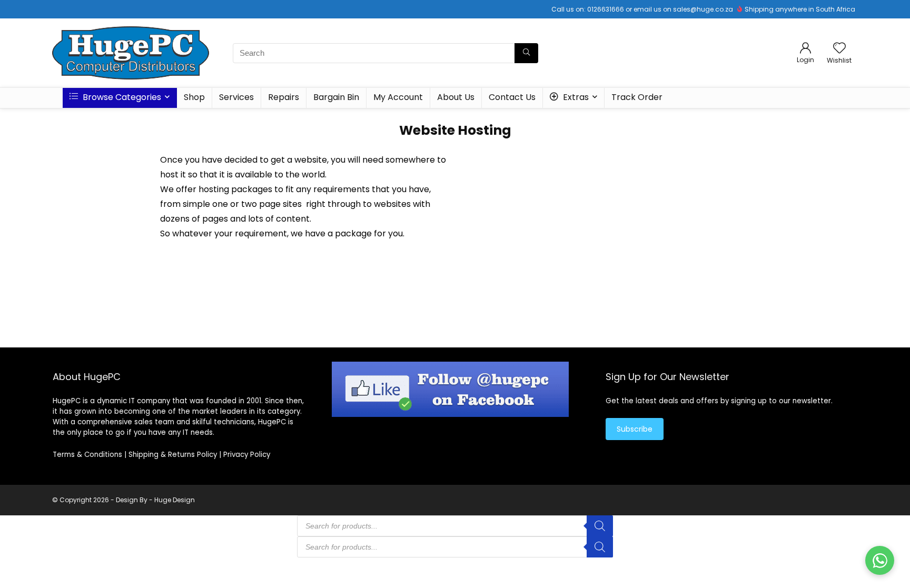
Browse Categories (121, 97)
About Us (455, 97)
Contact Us (512, 97)
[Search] (526, 53)
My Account (398, 97)
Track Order (636, 97)
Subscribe (634, 429)
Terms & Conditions (87, 455)
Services (236, 97)
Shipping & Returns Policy (172, 455)
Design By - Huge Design (155, 499)
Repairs (283, 97)
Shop (194, 97)
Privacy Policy (246, 455)
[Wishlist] (839, 48)
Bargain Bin (336, 97)
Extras (575, 97)
